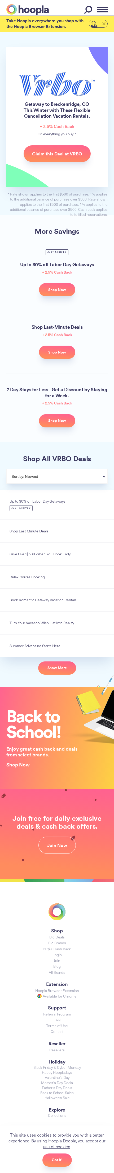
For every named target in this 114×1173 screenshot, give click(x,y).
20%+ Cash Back (57, 949)
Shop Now (18, 764)
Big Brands (57, 943)
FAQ (57, 1020)
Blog (57, 966)
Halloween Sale (57, 1097)
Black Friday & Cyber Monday (57, 1067)
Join (57, 960)
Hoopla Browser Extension (57, 990)
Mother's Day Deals (57, 1082)
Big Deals (57, 937)
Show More (57, 667)
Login (57, 954)
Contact (57, 1031)
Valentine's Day (57, 1077)
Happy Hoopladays (57, 1072)
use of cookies (56, 1146)
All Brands (57, 972)
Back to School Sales (57, 1092)
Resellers (57, 1050)
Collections (57, 1115)
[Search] (89, 9)
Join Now (57, 845)
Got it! (57, 1159)
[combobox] (70, 477)
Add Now (94, 26)
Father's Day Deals (57, 1087)
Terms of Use (57, 1025)
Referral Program (57, 1014)
